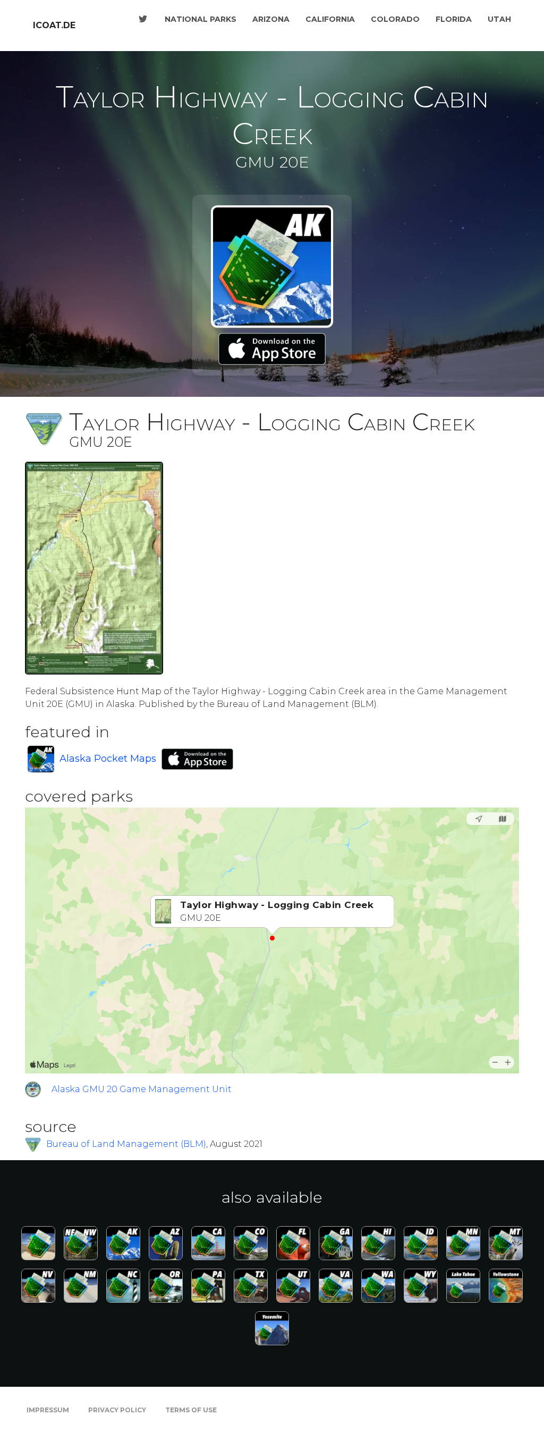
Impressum (48, 1410)
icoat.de (54, 25)
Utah (499, 19)
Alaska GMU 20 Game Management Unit (142, 1089)
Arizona (271, 19)
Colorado (395, 19)
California (330, 19)
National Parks (200, 19)
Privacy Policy (117, 1410)
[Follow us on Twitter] (143, 19)
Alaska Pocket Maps (108, 758)
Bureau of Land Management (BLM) (126, 1144)
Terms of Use (191, 1410)
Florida (454, 19)
